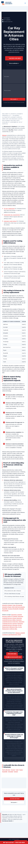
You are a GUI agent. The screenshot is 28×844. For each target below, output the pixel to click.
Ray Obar (11, 130)
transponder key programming (12, 215)
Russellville (4, 608)
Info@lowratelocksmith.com (13, 657)
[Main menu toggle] (25, 3)
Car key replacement (9, 208)
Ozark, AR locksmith (17, 605)
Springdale (10, 771)
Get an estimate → (14, 63)
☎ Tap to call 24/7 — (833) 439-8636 (14, 842)
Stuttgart (16, 771)
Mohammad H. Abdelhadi (10, 126)
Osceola (13, 770)
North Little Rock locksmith (18, 607)
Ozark (17, 770)
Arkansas (4, 135)
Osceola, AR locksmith (13, 608)
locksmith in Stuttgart (7, 605)
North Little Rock (6, 770)
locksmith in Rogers (6, 607)
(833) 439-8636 (12, 653)
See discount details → (7, 821)
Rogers (21, 770)
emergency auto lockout (10, 221)
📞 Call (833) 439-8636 (14, 58)
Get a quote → (14, 99)
